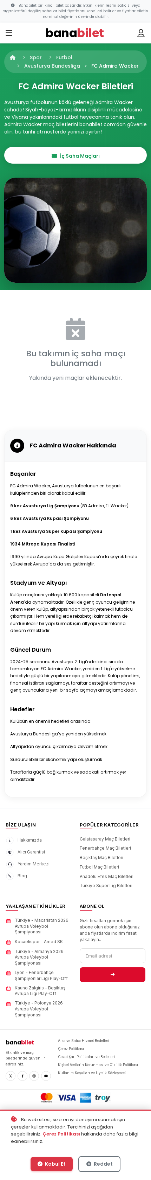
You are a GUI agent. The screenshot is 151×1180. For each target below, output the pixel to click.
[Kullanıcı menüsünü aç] (141, 33)
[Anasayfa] (12, 57)
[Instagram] (34, 1076)
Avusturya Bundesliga (52, 65)
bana (20, 1042)
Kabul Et (55, 1163)
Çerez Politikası (61, 1134)
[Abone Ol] (112, 974)
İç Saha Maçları (80, 155)
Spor (36, 57)
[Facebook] (22, 1076)
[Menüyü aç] (9, 33)
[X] (10, 1076)
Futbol (64, 57)
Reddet (103, 1163)
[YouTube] (46, 1076)
